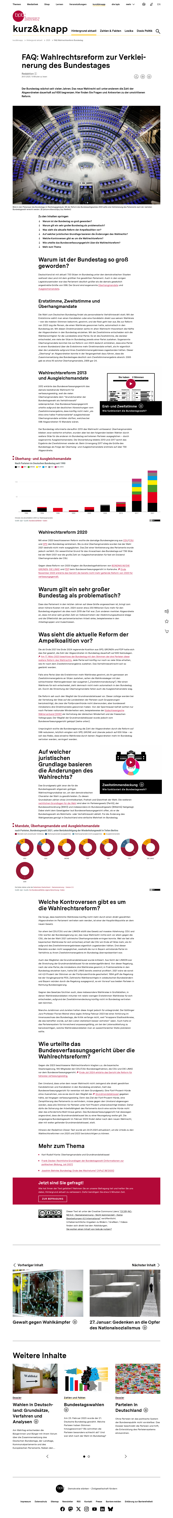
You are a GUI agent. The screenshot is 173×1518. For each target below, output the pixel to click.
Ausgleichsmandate (48, 288)
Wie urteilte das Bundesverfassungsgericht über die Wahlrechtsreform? (81, 242)
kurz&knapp (18, 40)
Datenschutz (41, 1501)
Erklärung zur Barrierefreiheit (139, 1501)
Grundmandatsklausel (107, 1094)
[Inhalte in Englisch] (158, 4)
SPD (45, 544)
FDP (67, 569)
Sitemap (55, 1501)
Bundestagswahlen (84, 1404)
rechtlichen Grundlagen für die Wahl (57, 803)
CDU (125, 540)
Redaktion (29, 74)
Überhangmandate (108, 285)
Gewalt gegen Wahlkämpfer (42, 1322)
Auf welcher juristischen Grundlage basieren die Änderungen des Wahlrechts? (85, 234)
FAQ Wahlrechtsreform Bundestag (68, 40)
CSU (131, 540)
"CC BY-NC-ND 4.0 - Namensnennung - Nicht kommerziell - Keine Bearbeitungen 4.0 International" (99, 1215)
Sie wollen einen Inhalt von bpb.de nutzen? (89, 1229)
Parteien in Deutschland (128, 1407)
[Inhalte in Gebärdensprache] (151, 4)
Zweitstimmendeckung (120, 785)
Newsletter (67, 1501)
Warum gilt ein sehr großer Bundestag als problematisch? (73, 225)
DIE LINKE (54, 569)
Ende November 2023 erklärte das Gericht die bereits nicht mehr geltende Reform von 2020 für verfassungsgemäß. (85, 573)
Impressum (25, 1501)
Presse (99, 1501)
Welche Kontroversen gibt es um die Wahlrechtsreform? (72, 238)
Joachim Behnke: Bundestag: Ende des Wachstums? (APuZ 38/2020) (78, 1170)
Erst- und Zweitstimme (119, 406)
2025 (48, 40)
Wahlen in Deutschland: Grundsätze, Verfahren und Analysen (33, 1413)
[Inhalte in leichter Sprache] (143, 4)
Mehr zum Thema (51, 247)
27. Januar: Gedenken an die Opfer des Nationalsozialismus (125, 1325)
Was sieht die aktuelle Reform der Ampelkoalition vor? (71, 229)
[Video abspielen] (131, 384)
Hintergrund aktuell (34, 40)
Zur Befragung (52, 1198)
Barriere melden (113, 1501)
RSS (79, 1501)
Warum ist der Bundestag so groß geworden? (67, 221)
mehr (130, 4)
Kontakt (88, 1501)
